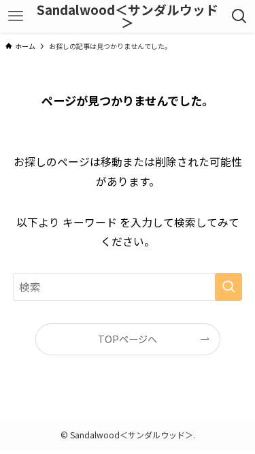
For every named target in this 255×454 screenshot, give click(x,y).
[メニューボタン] (15, 16)
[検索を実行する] (228, 287)
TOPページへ (127, 339)
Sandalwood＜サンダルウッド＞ (127, 16)
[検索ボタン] (239, 16)
